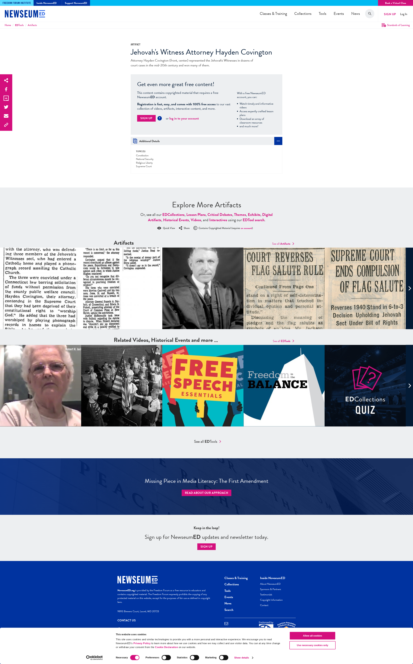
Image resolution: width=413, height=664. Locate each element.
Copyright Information (271, 600)
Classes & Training (273, 13)
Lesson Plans (196, 215)
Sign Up (390, 14)
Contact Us (126, 620)
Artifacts (32, 25)
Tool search (253, 220)
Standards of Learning (398, 25)
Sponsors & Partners (270, 589)
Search (228, 609)
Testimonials (266, 595)
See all (281, 243)
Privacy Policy (142, 643)
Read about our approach (206, 493)
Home (8, 25)
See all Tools (205, 441)
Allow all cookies (312, 635)
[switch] (166, 657)
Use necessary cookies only (312, 645)
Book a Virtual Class (395, 3)
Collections (303, 13)
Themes (240, 215)
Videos (196, 220)
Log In (403, 14)
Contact (264, 605)
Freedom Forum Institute (17, 3)
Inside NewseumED (272, 578)
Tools (322, 13)
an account (246, 228)
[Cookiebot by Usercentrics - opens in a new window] (94, 657)
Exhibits (254, 215)
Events (339, 13)
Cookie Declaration (166, 647)
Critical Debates (219, 215)
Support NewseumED (76, 3)
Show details (241, 657)
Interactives (218, 220)
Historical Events (176, 220)
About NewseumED (270, 584)
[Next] (409, 288)
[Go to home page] (25, 14)
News (355, 13)
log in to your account (184, 118)
